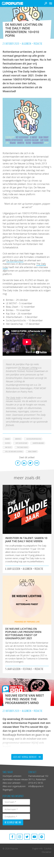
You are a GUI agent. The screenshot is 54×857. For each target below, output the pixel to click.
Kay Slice (8, 447)
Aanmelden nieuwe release (15, 779)
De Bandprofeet (14, 260)
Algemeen (26, 44)
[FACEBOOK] (12, 837)
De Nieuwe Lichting (27, 367)
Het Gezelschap (21, 443)
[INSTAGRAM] (20, 837)
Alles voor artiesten (12, 782)
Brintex (18, 439)
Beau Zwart (32, 451)
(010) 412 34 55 (35, 782)
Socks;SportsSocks (33, 439)
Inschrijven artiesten (12, 776)
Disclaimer (46, 852)
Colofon (47, 848)
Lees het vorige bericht (25, 757)
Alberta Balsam (38, 443)
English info (37, 848)
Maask (7, 439)
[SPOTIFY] (42, 837)
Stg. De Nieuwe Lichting (14, 451)
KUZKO (7, 443)
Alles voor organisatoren (14, 786)
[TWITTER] (27, 837)
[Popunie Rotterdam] (16, 3)
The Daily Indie (13, 397)
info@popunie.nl (35, 786)
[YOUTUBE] (34, 837)
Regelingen (8, 789)
